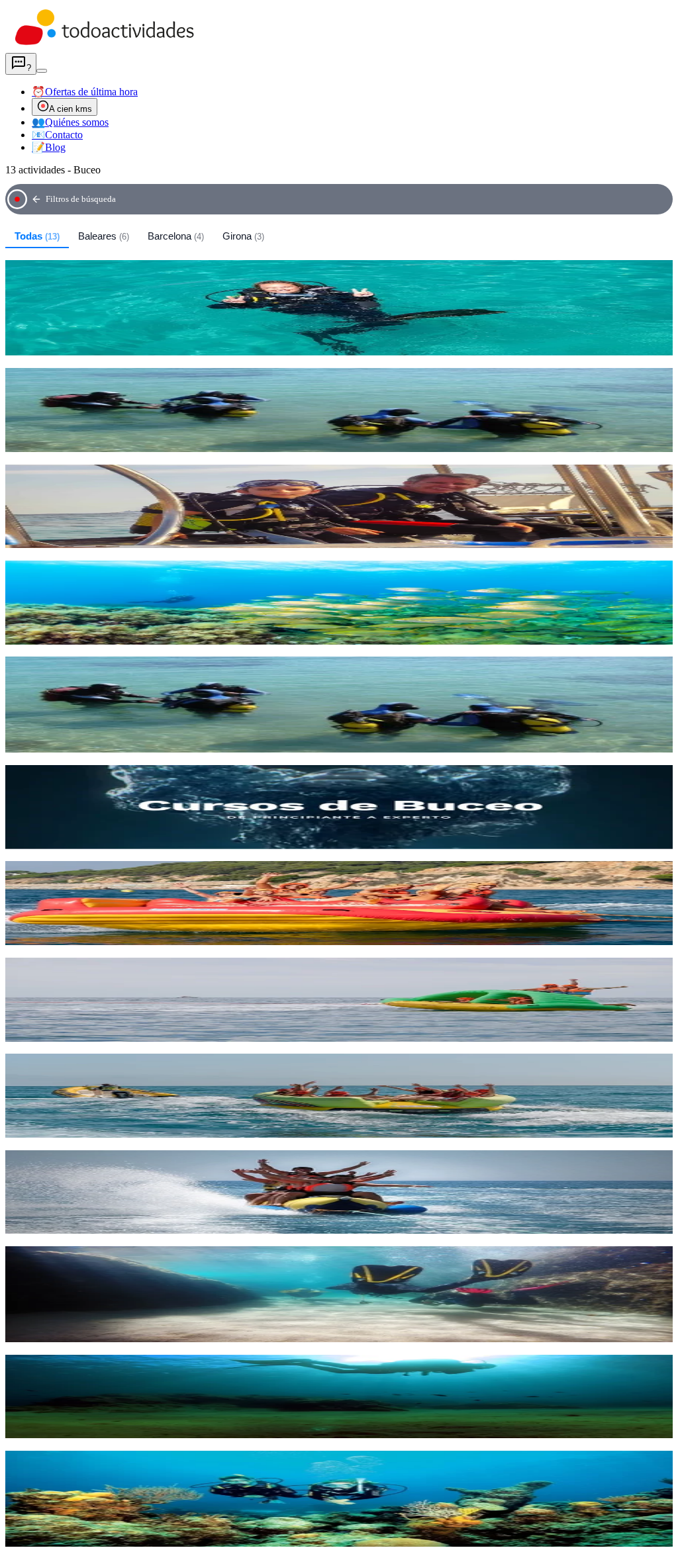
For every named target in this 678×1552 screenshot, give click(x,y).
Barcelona (176, 236)
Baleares (103, 236)
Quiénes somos (70, 122)
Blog (49, 147)
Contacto (57, 134)
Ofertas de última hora (85, 91)
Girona (243, 236)
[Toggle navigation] (41, 71)
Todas (37, 236)
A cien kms (70, 109)
